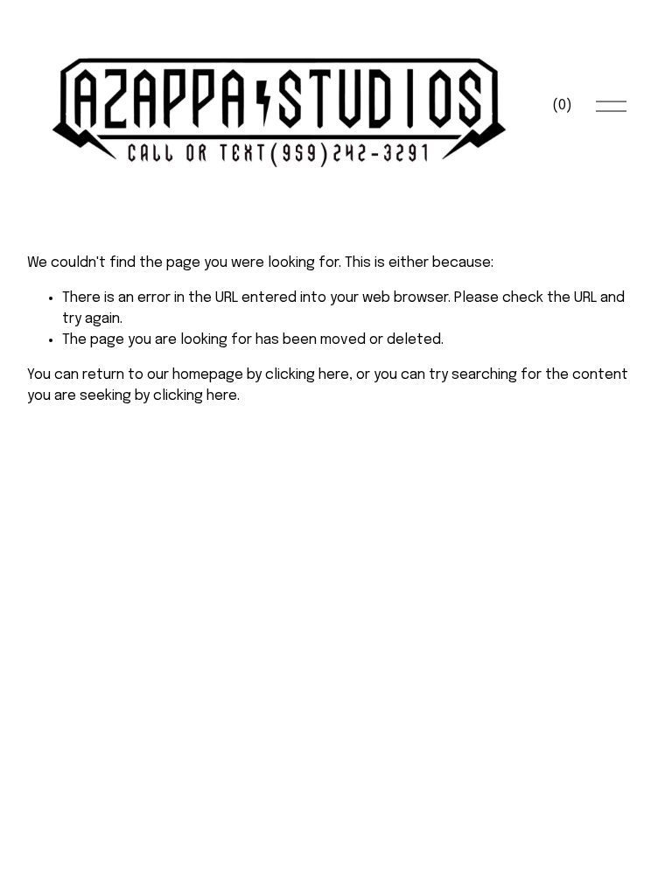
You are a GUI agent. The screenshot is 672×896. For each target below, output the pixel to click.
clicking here (307, 375)
